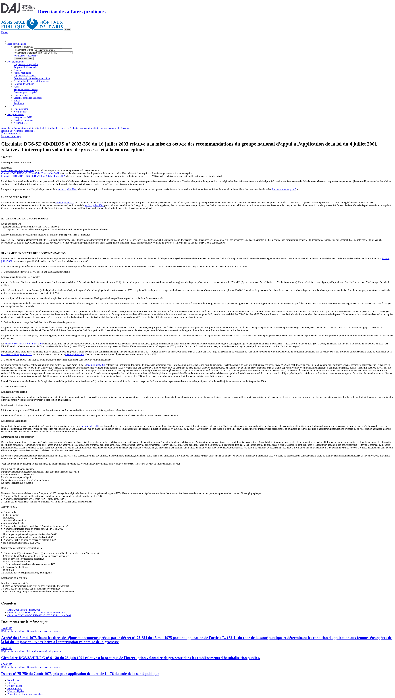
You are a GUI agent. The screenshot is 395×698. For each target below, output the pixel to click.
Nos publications (15, 114)
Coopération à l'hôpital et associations (32, 78)
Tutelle (17, 100)
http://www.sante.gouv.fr (284, 189)
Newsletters (13, 680)
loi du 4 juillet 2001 (67, 189)
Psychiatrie (19, 103)
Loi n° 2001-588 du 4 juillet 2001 (17, 170)
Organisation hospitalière (26, 64)
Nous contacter (14, 685)
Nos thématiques (15, 61)
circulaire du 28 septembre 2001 (16, 354)
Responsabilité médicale (25, 67)
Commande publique (24, 84)
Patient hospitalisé (22, 72)
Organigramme (21, 109)
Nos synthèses (20, 122)
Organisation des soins (24, 75)
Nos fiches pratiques (23, 120)
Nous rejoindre (14, 688)
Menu (67, 29)
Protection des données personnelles (24, 694)
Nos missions (20, 111)
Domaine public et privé (25, 92)
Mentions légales (15, 691)
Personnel (18, 70)
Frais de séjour (21, 95)
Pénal (16, 86)
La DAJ (11, 106)
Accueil (5, 128)
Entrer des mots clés (23, 46)
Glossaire (12, 683)
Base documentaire (16, 43)
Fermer (4, 32)
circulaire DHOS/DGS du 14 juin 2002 (23, 343)
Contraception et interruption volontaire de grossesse (104, 128)
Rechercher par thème (24, 52)
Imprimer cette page (11, 136)
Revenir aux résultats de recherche (18, 130)
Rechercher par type (23, 49)
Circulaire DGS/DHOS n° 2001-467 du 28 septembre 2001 (30, 173)
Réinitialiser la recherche (25, 55)
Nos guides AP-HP (23, 117)
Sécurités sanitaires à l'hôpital (28, 97)
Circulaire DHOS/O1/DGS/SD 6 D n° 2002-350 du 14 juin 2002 (33, 176)
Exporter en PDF (12, 133)
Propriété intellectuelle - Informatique (32, 81)
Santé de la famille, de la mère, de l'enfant (56, 128)
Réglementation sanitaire (25, 89)
